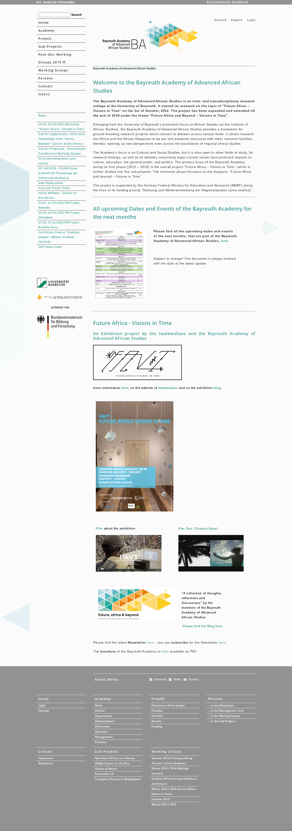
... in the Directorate (221, 705)
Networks (101, 732)
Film (99, 528)
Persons (45, 78)
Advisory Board (104, 721)
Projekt (158, 699)
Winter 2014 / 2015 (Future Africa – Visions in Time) (174, 791)
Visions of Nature (106, 769)
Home (43, 22)
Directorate (102, 726)
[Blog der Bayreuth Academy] (136, 620)
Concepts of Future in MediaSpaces (118, 779)
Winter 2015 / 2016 (163, 804)
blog (217, 388)
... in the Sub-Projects (222, 721)
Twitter (177, 679)
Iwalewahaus (168, 388)
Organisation (103, 716)
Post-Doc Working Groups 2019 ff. (54, 58)
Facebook (160, 679)
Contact (45, 86)
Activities (157, 716)
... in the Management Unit (225, 711)
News (98, 705)
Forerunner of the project (168, 705)
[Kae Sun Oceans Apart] (211, 570)
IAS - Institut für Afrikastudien (55, 2)
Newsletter (45, 763)
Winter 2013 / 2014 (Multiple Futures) (170, 770)
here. (225, 241)
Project (45, 38)
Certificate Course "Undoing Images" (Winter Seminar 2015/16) (58, 237)
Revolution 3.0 (104, 774)
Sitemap (43, 711)
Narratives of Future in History (115, 758)
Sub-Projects (50, 46)
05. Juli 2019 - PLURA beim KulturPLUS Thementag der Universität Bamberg (58, 173)
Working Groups (53, 70)
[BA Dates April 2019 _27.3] (120, 299)
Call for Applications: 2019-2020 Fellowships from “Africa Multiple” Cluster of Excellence (61, 139)
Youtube (193, 679)
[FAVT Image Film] (129, 570)
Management (104, 737)
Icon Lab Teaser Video (54, 188)
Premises (101, 742)
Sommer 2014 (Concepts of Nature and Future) (174, 781)
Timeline (157, 711)
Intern (44, 94)
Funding (156, 726)
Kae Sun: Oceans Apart (198, 528)
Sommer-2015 (160, 799)
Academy (46, 30)
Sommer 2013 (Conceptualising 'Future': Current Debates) (171, 760)
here (124, 388)
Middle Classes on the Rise (112, 763)
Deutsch (221, 20)
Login (251, 20)
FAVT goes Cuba (50, 247)
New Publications (50, 183)
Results (156, 721)
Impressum (45, 758)
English (236, 20)
